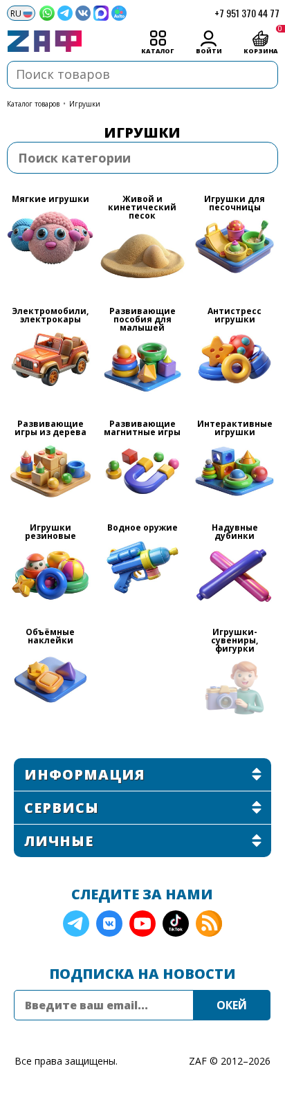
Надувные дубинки (235, 533)
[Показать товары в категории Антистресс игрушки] (234, 359)
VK (109, 923)
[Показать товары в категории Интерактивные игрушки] (234, 471)
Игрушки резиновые (50, 533)
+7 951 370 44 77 (246, 13)
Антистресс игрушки (234, 316)
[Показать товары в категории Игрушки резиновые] (50, 575)
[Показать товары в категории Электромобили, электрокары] (50, 359)
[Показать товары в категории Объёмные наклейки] (50, 680)
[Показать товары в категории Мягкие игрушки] (50, 238)
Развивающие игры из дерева (50, 429)
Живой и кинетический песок (142, 208)
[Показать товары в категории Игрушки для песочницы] (234, 247)
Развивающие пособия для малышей (142, 320)
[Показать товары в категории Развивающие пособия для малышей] (142, 367)
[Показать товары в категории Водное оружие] (142, 567)
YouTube (142, 923)
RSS (209, 923)
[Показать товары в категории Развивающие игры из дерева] (50, 471)
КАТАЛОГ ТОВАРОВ (33, 104)
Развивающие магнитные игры (142, 429)
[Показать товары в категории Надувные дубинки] (234, 575)
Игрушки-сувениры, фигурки (234, 641)
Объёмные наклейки (50, 637)
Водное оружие (142, 528)
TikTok (176, 923)
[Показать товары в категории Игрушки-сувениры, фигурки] (234, 688)
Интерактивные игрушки (235, 429)
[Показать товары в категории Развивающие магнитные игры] (142, 471)
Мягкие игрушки (50, 200)
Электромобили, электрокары (50, 316)
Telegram (76, 923)
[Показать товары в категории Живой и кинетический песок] (142, 255)
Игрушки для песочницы (234, 204)
